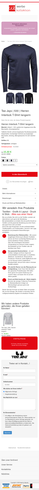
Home (3, 41)
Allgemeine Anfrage (11, 391)
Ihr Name (6, 368)
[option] (3, 160)
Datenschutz (12, 448)
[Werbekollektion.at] (19, 8)
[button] (16, 181)
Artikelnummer (8, 382)
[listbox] (19, 160)
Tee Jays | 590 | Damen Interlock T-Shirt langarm (8, 329)
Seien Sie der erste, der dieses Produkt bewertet (15, 120)
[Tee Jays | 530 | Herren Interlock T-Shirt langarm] (10, 98)
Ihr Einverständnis (9, 412)
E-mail (5, 375)
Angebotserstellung (11, 394)
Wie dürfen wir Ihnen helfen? (12, 388)
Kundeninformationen (24, 448)
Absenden (8, 433)
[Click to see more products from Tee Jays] (19, 355)
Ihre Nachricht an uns (10, 397)
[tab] (19, 188)
